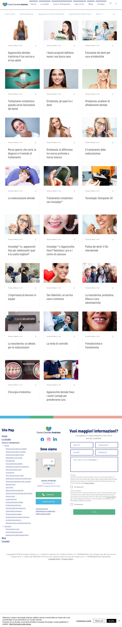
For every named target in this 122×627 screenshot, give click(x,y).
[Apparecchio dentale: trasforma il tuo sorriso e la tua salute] (22, 30)
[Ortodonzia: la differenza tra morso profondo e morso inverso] (61, 127)
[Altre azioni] (36, 45)
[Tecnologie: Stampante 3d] (99, 176)
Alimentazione (26, 14)
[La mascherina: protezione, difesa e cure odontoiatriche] (99, 273)
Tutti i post (10, 14)
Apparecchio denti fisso (80, 14)
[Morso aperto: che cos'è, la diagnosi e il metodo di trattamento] (22, 127)
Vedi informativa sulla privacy (20, 624)
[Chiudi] (119, 620)
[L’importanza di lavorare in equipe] (22, 273)
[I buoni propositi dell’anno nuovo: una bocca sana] (61, 30)
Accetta (111, 621)
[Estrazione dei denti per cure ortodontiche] (99, 30)
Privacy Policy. (89, 483)
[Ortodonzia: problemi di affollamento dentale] (99, 79)
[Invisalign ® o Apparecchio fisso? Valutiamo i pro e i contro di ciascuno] (61, 224)
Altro (98, 14)
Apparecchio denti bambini (51, 14)
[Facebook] (42, 439)
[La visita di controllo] (61, 321)
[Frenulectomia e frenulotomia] (99, 321)
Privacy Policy (111, 497)
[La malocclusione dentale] (22, 176)
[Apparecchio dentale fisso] (61, 370)
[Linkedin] (55, 439)
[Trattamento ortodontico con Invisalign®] (61, 176)
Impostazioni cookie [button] (83, 621)
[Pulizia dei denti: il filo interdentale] (99, 224)
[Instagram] (48, 439)
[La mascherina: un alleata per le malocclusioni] (22, 321)
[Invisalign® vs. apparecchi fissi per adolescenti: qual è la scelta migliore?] (22, 224)
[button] (61, 4)
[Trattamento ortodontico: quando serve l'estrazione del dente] (22, 79)
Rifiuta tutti (99, 621)
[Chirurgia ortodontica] (22, 370)
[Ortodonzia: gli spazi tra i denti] (61, 79)
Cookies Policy (54, 559)
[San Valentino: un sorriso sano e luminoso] (61, 273)
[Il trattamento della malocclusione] (99, 127)
